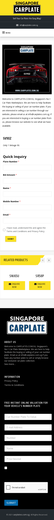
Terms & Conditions (14, 384)
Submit (10, 238)
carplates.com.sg (21, 514)
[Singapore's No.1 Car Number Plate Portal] (27, 7)
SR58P (40, 276)
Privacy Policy (11, 380)
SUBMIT (11, 502)
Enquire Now (16, 285)
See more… (10, 364)
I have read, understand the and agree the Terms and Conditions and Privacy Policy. (26, 229)
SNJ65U (14, 276)
